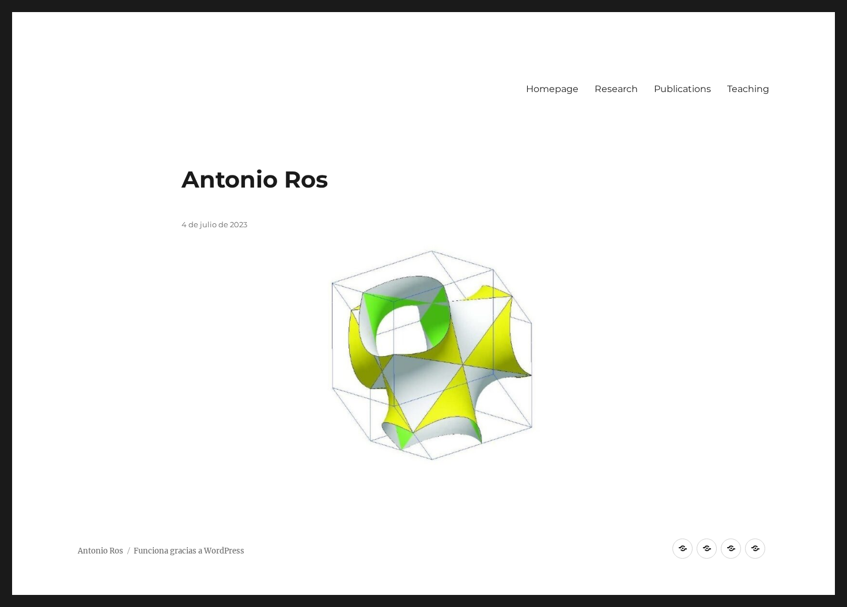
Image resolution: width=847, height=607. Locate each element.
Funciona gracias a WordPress (189, 551)
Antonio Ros (254, 179)
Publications (682, 88)
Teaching (748, 88)
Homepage (552, 88)
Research (616, 88)
